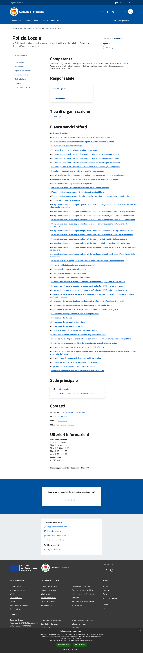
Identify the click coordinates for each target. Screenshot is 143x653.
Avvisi (105, 594)
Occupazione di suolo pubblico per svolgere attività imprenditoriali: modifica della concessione (89, 238)
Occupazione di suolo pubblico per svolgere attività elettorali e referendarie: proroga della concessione (92, 230)
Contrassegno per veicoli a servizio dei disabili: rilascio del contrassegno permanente (85, 154)
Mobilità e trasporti (48, 605)
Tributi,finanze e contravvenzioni (83, 594)
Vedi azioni (117, 38)
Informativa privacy (79, 624)
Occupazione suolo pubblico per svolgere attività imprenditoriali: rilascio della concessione (87, 260)
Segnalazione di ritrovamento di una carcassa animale (73, 366)
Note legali (76, 627)
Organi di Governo (16, 586)
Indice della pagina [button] (21, 55)
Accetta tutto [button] (63, 645)
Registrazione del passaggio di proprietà (67, 326)
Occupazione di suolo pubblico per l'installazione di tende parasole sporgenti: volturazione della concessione (89, 225)
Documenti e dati (16, 609)
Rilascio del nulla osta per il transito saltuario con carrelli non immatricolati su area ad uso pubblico (91, 338)
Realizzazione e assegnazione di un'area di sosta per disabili (75, 313)
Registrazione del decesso (61, 317)
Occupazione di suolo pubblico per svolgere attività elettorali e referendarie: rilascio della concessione (92, 234)
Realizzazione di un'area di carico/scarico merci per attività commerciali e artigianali (84, 309)
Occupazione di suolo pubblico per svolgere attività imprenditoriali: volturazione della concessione (90, 243)
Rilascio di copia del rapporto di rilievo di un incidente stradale (76, 358)
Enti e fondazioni (16, 597)
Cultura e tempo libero (49, 590)
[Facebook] (107, 11)
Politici (12, 601)
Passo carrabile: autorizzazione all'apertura (68, 269)
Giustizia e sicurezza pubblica (82, 590)
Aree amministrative (42, 28)
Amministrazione (26, 28)
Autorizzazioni (77, 605)
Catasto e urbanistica (48, 601)
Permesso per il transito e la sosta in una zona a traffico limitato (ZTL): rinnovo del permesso (88, 281)
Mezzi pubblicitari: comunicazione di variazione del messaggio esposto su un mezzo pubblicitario (90, 196)
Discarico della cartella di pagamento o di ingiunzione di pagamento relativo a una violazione (88, 175)
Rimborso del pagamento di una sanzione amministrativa (74, 362)
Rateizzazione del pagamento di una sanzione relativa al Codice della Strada (81, 305)
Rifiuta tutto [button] (80, 645)
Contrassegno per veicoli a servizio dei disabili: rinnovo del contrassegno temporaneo (85, 166)
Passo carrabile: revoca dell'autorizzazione (68, 273)
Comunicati (107, 590)
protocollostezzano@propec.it (64, 425)
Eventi (105, 608)
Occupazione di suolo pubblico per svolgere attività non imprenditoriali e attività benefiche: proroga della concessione (93, 248)
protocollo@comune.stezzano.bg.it (73, 412)
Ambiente (75, 597)
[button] (71, 649)
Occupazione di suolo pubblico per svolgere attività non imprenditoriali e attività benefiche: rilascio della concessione (92, 255)
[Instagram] (112, 11)
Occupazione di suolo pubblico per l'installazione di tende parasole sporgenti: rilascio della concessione (92, 215)
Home (14, 28)
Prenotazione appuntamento (51, 620)
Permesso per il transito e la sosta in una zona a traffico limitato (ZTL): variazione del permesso (89, 290)
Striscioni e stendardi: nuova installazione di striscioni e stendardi (77, 370)
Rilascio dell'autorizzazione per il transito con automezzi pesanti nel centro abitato (84, 343)
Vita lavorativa (46, 594)
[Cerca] (130, 11)
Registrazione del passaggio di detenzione (68, 322)
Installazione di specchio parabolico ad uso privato (71, 183)
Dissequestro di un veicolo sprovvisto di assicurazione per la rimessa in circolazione (84, 179)
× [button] (140, 630)
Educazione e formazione (81, 586)
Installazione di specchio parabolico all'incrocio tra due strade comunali (80, 187)
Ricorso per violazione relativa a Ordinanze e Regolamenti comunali (78, 334)
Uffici (12, 594)
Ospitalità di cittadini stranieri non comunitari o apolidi (73, 265)
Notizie (105, 586)
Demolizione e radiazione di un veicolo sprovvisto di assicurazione (77, 171)
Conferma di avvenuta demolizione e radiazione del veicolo (75, 150)
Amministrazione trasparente (82, 620)
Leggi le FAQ (45, 627)
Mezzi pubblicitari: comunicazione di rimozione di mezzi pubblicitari (78, 191)
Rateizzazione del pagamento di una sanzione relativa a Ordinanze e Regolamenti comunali (87, 301)
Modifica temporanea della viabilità (65, 200)
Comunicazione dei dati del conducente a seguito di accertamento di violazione (82, 141)
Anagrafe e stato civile (49, 586)
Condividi (107, 38)
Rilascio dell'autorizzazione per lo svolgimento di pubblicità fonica (77, 347)
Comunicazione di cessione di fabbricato (67, 145)
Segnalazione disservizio (49, 624)
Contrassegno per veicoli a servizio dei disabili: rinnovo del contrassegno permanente (85, 162)
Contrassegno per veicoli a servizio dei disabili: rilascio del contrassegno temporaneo (85, 158)
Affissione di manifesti (60, 133)
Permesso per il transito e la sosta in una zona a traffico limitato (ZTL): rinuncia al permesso (87, 285)
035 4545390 (62, 416)
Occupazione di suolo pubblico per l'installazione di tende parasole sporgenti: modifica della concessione (93, 211)
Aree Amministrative (17, 590)
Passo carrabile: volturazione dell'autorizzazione (70, 277)
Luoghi (105, 604)
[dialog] (71, 640)
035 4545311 (62, 420)
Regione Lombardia (17, 2)
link (92, 640)
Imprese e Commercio (48, 597)
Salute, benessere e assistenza (83, 601)
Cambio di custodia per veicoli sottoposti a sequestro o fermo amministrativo (82, 137)
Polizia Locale (63, 389)
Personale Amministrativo (19, 605)
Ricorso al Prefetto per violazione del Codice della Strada (74, 330)
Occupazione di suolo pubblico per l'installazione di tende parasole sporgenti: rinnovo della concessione (93, 219)
